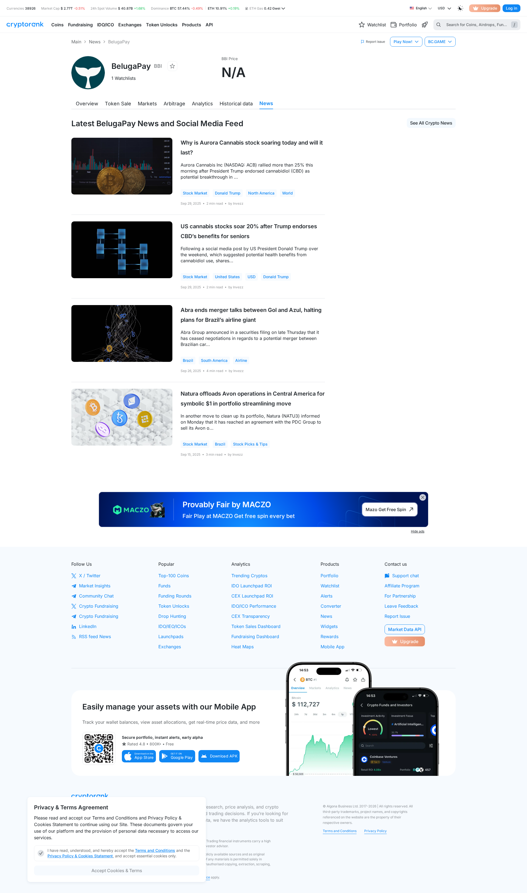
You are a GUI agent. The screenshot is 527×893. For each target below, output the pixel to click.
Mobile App (332, 646)
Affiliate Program (402, 585)
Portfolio (329, 575)
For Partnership (400, 596)
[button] (139, 756)
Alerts (326, 596)
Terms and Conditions (340, 831)
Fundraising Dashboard (255, 636)
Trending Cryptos (249, 575)
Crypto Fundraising (98, 606)
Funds (164, 585)
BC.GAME (436, 41)
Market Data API (404, 629)
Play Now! (403, 41)
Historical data (236, 103)
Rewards (329, 636)
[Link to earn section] (424, 24)
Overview (87, 103)
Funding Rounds (174, 596)
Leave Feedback (401, 606)
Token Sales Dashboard (256, 626)
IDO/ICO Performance (253, 606)
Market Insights (94, 585)
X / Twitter (89, 575)
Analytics (202, 103)
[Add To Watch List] (172, 66)
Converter (331, 606)
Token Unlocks (173, 606)
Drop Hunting (172, 616)
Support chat (405, 575)
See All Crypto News (431, 123)
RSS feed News (95, 636)
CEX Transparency (250, 616)
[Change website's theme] (460, 8)
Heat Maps (242, 646)
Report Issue (397, 616)
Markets (147, 103)
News (94, 41)
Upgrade (489, 8)
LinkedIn (87, 626)
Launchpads (170, 636)
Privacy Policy (375, 831)
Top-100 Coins (173, 575)
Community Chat (96, 596)
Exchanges (169, 646)
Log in (511, 8)
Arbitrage (174, 103)
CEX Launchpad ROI (252, 596)
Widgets (329, 626)
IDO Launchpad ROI (251, 585)
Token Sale (118, 103)
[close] (422, 497)
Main (76, 41)
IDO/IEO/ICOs (172, 626)
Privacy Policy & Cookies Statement (80, 855)
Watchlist (330, 585)
